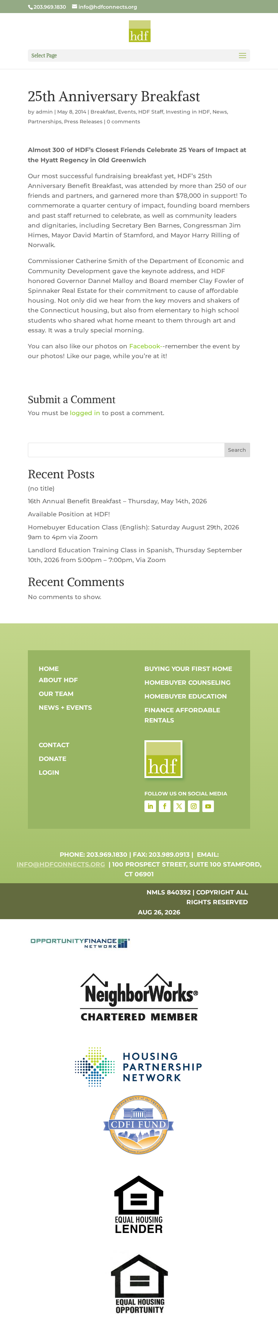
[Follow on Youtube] (208, 806)
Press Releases (83, 121)
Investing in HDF (188, 111)
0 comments (123, 121)
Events (127, 111)
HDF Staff (150, 111)
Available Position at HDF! (69, 514)
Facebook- (146, 346)
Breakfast (102, 111)
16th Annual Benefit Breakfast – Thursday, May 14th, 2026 (117, 501)
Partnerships (45, 121)
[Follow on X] (179, 806)
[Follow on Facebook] (164, 806)
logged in (85, 413)
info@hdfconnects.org (61, 864)
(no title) (41, 488)
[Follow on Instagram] (193, 806)
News (219, 111)
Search (237, 450)
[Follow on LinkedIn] (150, 806)
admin (44, 111)
